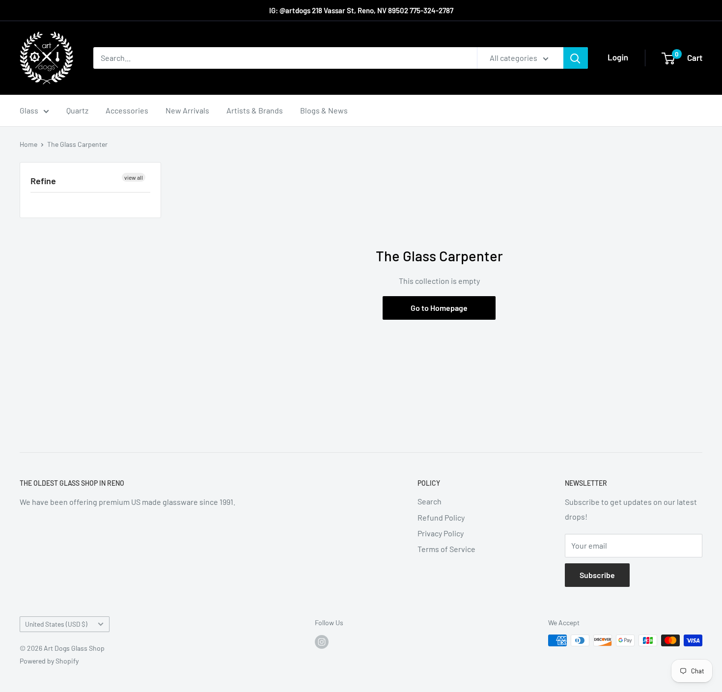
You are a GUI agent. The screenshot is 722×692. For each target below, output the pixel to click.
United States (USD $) (56, 624)
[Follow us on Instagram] (322, 641)
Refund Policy (441, 517)
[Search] (575, 58)
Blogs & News (324, 110)
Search (429, 501)
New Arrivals (187, 110)
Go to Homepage (439, 307)
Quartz (77, 110)
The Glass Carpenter (77, 144)
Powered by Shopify (49, 661)
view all (133, 177)
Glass (29, 110)
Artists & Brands (254, 110)
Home (28, 144)
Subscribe (597, 575)
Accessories (127, 110)
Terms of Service (446, 549)
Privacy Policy (440, 533)
